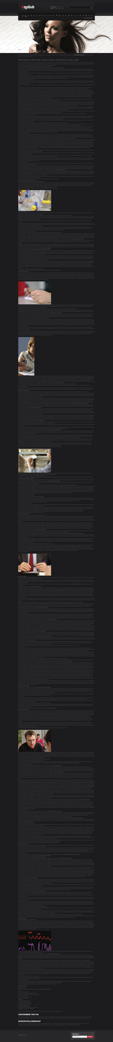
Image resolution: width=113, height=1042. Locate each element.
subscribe (90, 1036)
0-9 (25, 16)
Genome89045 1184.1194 (28, 1014)
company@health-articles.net (58, 8)
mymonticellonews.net (29, 1021)
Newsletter (75, 1034)
